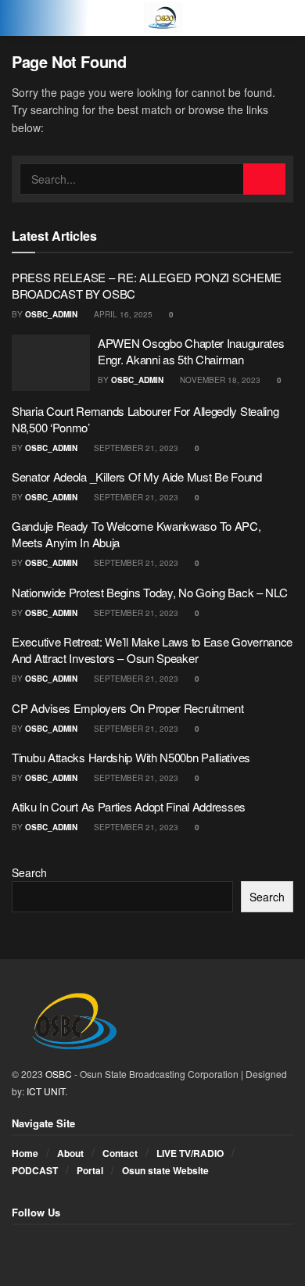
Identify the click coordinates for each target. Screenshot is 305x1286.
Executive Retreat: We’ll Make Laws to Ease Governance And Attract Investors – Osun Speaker (152, 649)
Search (29, 872)
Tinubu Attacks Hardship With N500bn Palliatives (131, 757)
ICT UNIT (46, 1091)
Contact (120, 1153)
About (70, 1153)
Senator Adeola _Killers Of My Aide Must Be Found (137, 476)
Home (25, 1153)
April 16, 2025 (122, 314)
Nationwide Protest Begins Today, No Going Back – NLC (149, 592)
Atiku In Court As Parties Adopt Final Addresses (129, 806)
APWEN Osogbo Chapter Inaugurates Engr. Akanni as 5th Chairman (191, 351)
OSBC (58, 1073)
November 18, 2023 (219, 379)
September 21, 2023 (135, 447)
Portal (90, 1170)
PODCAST (35, 1170)
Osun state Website (165, 1170)
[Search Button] (264, 179)
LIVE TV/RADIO (190, 1153)
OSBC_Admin (51, 314)
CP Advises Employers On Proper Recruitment (127, 708)
